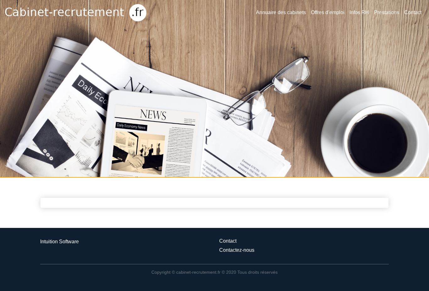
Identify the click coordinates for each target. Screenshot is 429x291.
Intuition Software (59, 241)
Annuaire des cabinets (281, 12)
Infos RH (359, 12)
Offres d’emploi (328, 12)
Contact (412, 12)
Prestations (386, 12)
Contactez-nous (236, 250)
